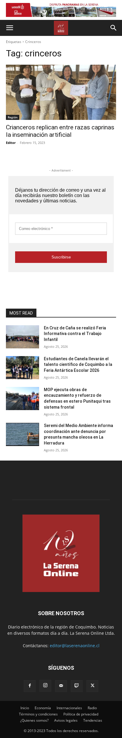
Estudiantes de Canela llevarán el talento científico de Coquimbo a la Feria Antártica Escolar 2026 (78, 364)
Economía (43, 707)
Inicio (24, 707)
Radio (92, 707)
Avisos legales (66, 720)
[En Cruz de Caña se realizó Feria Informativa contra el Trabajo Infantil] (22, 336)
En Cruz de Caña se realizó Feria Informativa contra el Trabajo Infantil (75, 334)
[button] (9, 28)
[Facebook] (30, 686)
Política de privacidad (80, 714)
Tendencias (92, 720)
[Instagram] (45, 686)
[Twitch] (77, 686)
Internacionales (69, 707)
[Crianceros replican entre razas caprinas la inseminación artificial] (61, 92)
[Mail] (61, 686)
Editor (11, 142)
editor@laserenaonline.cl (74, 645)
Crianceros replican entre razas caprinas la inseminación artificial (60, 131)
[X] (92, 686)
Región (12, 117)
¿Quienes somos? (34, 720)
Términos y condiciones (38, 714)
